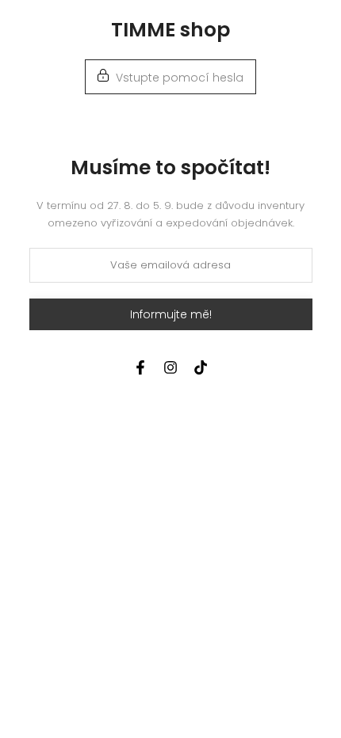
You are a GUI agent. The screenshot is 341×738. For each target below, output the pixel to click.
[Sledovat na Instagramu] (170, 367)
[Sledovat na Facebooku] (140, 367)
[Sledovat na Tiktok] (200, 367)
